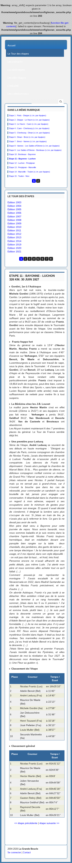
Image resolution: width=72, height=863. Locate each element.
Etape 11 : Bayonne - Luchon (22, 159)
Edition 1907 (14, 216)
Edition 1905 (14, 209)
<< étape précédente (25, 823)
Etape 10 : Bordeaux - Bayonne (22, 154)
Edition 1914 (14, 241)
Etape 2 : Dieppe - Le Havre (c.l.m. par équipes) (29, 120)
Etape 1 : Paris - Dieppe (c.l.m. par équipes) (27, 115)
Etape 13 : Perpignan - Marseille (22, 167)
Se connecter (14, 852)
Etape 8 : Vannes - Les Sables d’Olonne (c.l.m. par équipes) (34, 146)
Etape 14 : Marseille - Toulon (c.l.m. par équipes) (29, 172)
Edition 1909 (14, 223)
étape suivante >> (49, 823)
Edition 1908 (14, 220)
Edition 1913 (14, 237)
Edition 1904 (14, 205)
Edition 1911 (14, 230)
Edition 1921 (14, 251)
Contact (27, 852)
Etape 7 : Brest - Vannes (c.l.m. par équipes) (28, 141)
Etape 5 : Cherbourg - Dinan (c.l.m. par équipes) (29, 133)
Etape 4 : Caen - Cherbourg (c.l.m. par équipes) (29, 128)
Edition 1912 (14, 234)
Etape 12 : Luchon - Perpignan (22, 163)
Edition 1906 (14, 212)
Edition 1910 (14, 227)
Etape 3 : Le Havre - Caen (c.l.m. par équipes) (28, 124)
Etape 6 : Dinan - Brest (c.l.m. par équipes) (27, 137)
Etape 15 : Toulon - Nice (19, 176)
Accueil (11, 45)
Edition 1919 (14, 244)
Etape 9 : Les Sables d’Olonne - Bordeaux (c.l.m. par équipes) (35, 150)
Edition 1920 (14, 248)
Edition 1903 (14, 202)
